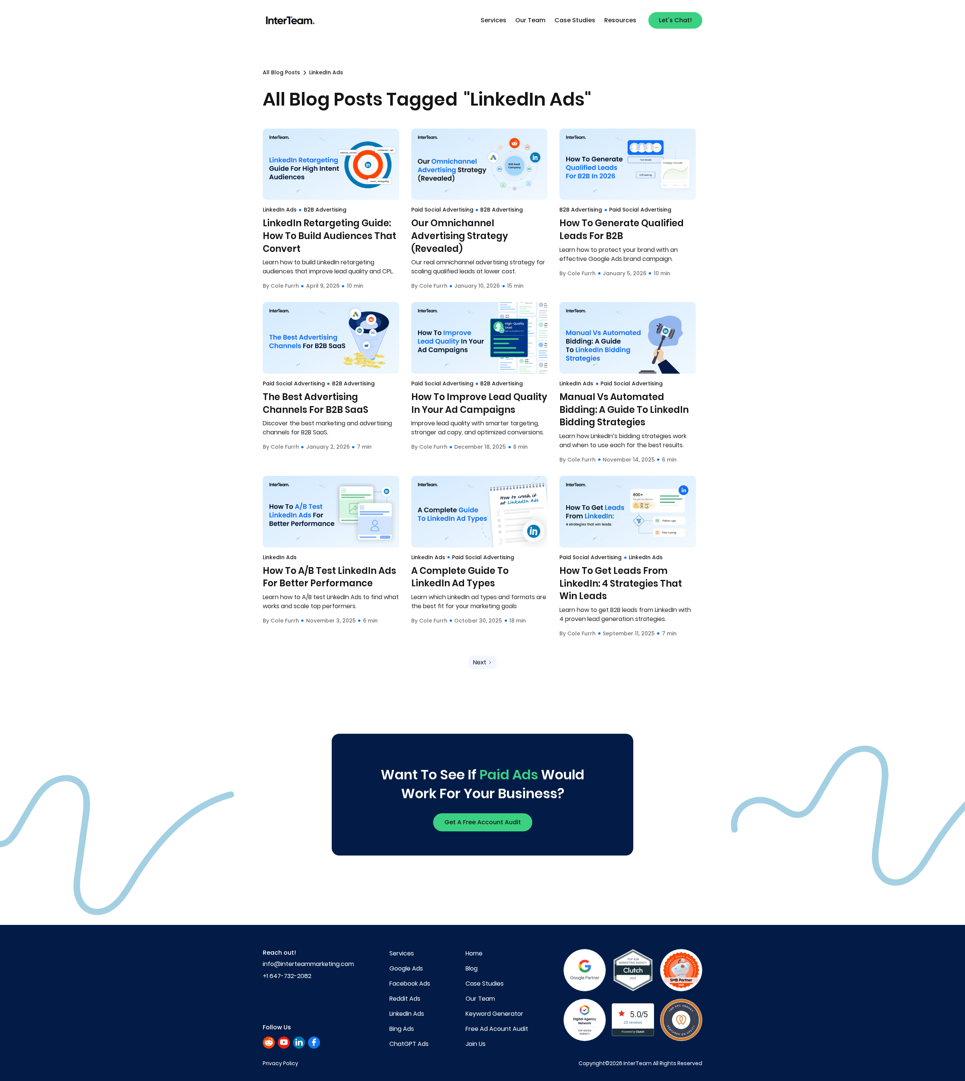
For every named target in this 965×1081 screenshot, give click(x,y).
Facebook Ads (409, 983)
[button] (493, 20)
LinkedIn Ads (406, 1013)
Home (474, 953)
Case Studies (574, 20)
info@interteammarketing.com (308, 964)
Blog (472, 968)
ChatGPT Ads (409, 1044)
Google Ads (406, 968)
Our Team (530, 20)
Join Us (476, 1044)
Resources (620, 20)
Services (493, 20)
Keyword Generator (494, 1013)
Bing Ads (401, 1028)
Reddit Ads (404, 998)
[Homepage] (291, 20)
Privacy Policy (280, 1063)
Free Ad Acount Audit (497, 1028)
